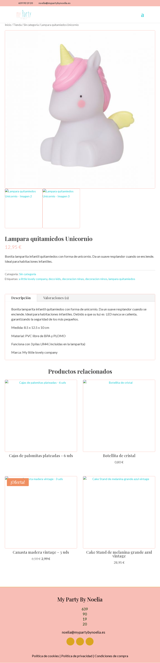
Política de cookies (45, 656)
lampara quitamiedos (122, 279)
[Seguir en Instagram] (80, 641)
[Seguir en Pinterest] (90, 641)
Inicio (8, 24)
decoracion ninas (73, 279)
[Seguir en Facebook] (70, 641)
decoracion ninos (96, 279)
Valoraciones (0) (56, 298)
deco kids (55, 279)
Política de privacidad (76, 656)
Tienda (17, 24)
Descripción (21, 298)
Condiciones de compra (111, 656)
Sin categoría (31, 24)
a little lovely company (33, 279)
